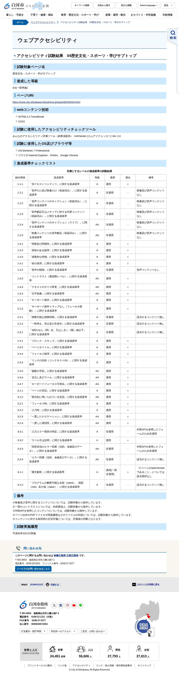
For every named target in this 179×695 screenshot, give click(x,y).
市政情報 (167, 14)
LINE (80, 605)
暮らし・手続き (15, 14)
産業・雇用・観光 (115, 14)
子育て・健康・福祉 (41, 14)
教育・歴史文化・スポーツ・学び (80, 14)
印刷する (55, 584)
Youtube (74, 605)
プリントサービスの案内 (39, 665)
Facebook (61, 605)
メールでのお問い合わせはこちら (33, 569)
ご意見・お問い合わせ (91, 631)
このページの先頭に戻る (147, 584)
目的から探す (104, 5)
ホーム (20, 22)
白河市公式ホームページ (26, 6)
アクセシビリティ (81, 665)
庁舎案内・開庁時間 (31, 631)
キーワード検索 (82, 5)
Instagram (67, 605)
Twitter (54, 605)
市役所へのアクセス (61, 631)
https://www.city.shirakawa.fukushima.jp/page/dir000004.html (46, 102)
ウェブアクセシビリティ (43, 22)
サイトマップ (144, 665)
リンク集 (62, 665)
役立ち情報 (126, 5)
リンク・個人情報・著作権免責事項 (114, 665)
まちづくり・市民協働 (143, 14)
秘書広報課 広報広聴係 (66, 555)
